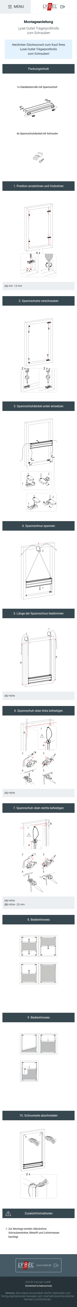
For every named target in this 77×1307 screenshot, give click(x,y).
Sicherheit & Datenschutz (38, 1285)
